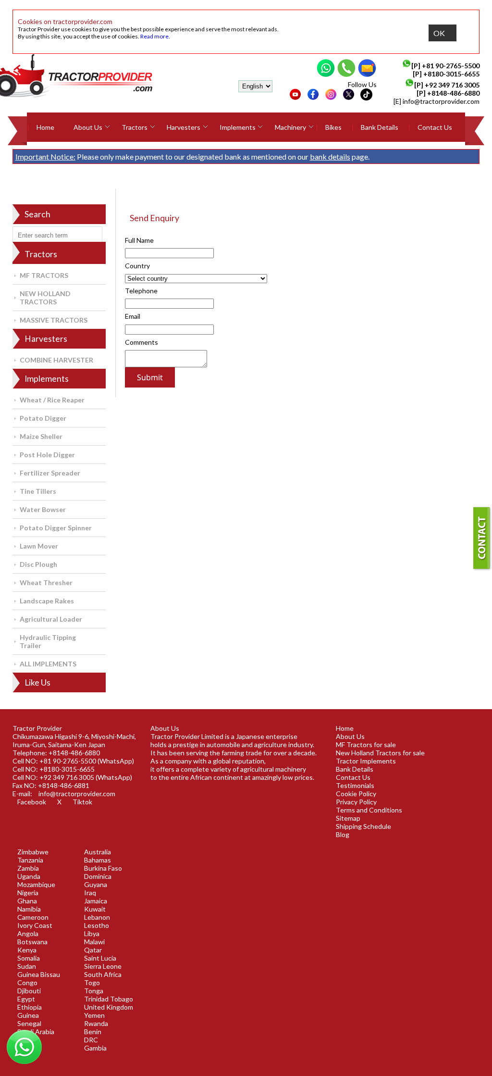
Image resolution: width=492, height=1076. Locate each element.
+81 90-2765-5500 (451, 66)
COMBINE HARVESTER (56, 360)
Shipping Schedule (363, 826)
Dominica (97, 876)
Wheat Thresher (46, 582)
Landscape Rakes (47, 601)
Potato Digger (43, 418)
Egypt (26, 999)
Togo (92, 982)
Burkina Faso (103, 868)
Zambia (28, 868)
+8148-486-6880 (453, 93)
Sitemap (348, 818)
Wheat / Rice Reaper (52, 400)
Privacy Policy (356, 802)
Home (45, 127)
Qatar (93, 950)
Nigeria (27, 892)
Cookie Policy (356, 793)
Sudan (26, 966)
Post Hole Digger (47, 454)
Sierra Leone (103, 966)
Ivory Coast (34, 925)
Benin (92, 1031)
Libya (91, 933)
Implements (238, 127)
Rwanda (96, 1023)
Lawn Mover (39, 546)
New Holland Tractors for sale (380, 753)
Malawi (94, 942)
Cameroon (33, 917)
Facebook (31, 802)
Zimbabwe (33, 852)
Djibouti (29, 991)
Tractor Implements (366, 761)
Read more (154, 36)
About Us (88, 127)
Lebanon (97, 917)
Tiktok (82, 802)
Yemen (94, 1015)
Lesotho (96, 925)
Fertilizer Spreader (50, 473)
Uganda (28, 876)
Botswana (32, 942)
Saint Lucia (100, 958)
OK (439, 33)
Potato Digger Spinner (56, 528)
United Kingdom (108, 1007)
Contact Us (435, 127)
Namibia (29, 909)
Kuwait (95, 909)
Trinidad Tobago (108, 999)
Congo (27, 982)
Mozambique (36, 884)
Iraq (90, 892)
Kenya (27, 950)
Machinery (290, 127)
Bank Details (379, 127)
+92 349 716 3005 (452, 85)
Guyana (95, 884)
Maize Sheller (41, 436)
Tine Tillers (38, 491)
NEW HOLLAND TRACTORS (45, 297)
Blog (342, 834)
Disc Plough (38, 564)
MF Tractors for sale (366, 744)
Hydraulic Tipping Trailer (48, 641)
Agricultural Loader (51, 619)
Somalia (28, 958)
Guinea (28, 1015)
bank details (330, 156)
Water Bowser (43, 509)
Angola (27, 933)
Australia (97, 852)
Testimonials (355, 785)
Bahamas (97, 860)
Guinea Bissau (38, 974)
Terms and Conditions (369, 810)
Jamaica (95, 901)
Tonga (93, 991)
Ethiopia (29, 1007)
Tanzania (30, 860)
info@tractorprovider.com (441, 101)
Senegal (29, 1023)
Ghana (27, 901)
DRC (91, 1040)
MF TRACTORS (44, 275)
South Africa (103, 974)
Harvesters (183, 127)
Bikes (333, 127)
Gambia (95, 1048)
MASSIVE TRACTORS (53, 320)
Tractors (135, 127)
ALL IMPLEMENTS (48, 664)
